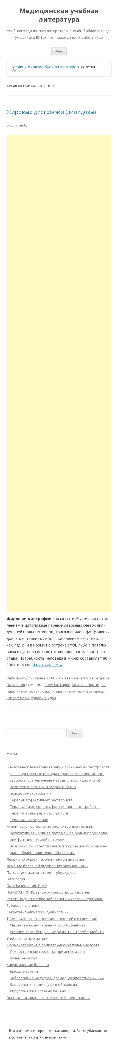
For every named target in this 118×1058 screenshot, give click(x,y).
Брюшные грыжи (24, 971)
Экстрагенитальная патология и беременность (48, 997)
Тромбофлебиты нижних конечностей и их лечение (52, 918)
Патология (16, 684)
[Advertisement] (59, 373)
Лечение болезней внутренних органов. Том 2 (47, 865)
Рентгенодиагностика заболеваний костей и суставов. (55, 898)
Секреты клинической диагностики (38, 911)
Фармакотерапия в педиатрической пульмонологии (53, 944)
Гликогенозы (18, 697)
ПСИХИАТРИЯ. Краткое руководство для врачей (48, 892)
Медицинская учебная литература (59, 15)
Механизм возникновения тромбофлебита (48, 925)
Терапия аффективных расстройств (41, 799)
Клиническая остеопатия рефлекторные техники (50, 826)
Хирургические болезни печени (38, 991)
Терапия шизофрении (29, 819)
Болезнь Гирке (57, 684)
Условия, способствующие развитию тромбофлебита (57, 931)
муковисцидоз (43, 697)
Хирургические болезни (28, 964)
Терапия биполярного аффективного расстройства (55, 806)
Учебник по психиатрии (28, 938)
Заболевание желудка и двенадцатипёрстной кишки (57, 977)
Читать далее (47, 664)
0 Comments (17, 125)
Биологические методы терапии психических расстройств (58, 767)
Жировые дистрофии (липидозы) (51, 112)
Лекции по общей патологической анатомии (46, 859)
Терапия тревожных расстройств (39, 813)
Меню (59, 51)
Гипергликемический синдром (77, 691)
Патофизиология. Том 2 (27, 885)
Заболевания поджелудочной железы (43, 984)
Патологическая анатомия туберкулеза (42, 872)
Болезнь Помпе (85, 684)
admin (85, 678)
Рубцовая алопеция (24, 905)
